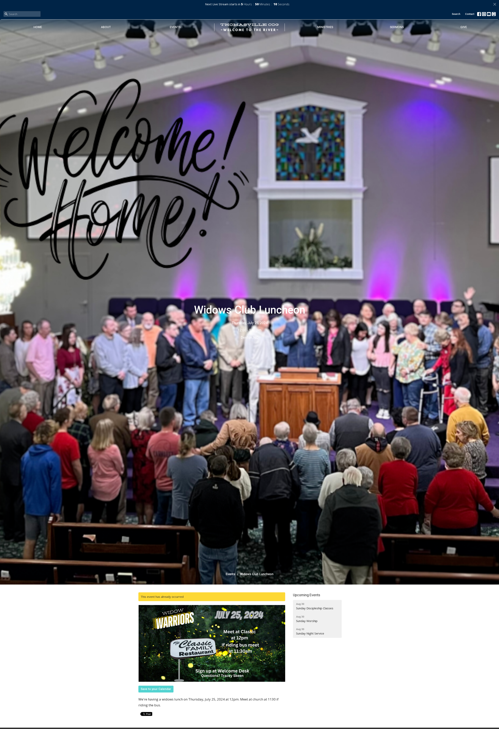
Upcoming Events (306, 595)
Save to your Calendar (156, 689)
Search (456, 13)
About (106, 27)
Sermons (397, 27)
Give (463, 27)
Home (38, 27)
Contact (469, 13)
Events (175, 27)
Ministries (325, 27)
